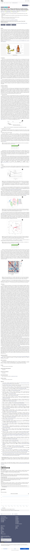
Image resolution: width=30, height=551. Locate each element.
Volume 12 (7, 2)
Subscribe (2, 542)
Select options (2, 539)
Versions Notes (14, 24)
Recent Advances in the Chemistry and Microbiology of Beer (19, 23)
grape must (14, 40)
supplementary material (14, 376)
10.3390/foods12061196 (14, 2)
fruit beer (11, 40)
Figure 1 (2, 119)
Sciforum (2, 527)
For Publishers (17, 521)
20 (18, 318)
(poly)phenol (4, 41)
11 (11, 296)
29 (19, 345)
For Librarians (17, 520)
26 (22, 341)
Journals (2, 2)
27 (23, 341)
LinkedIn (16, 527)
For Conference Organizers (18, 523)
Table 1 (5, 141)
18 (10, 312)
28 (18, 345)
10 (19, 294)
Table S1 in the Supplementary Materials (15, 189)
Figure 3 (25, 194)
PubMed (7, 430)
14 (28, 299)
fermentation (5, 40)
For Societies (17, 522)
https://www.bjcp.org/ (9, 385)
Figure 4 (11, 217)
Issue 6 (10, 2)
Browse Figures (8, 24)
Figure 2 (9, 191)
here (6, 486)
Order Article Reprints (25, 5)
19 (28, 313)
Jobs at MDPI (2, 521)
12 (17, 297)
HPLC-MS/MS (22, 40)
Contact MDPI (2, 520)
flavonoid (9, 40)
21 (25, 325)
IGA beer (25, 40)
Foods (4, 2)
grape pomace (18, 40)
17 (28, 306)
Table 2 (21, 240)
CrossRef (25, 388)
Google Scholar (21, 388)
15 (26, 300)
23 (11, 330)
